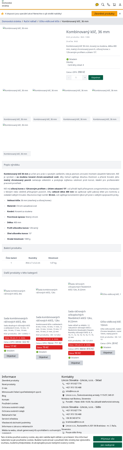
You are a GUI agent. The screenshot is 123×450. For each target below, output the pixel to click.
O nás (4, 388)
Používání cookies (10, 403)
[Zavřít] (120, 13)
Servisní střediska (10, 418)
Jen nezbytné (107, 445)
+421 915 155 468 (73, 387)
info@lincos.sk (72, 391)
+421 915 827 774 (73, 383)
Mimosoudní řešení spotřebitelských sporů (21, 392)
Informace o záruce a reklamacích (17, 426)
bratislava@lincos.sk (75, 422)
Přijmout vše (107, 438)
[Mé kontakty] (108, 4)
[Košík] (114, 4)
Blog (4, 395)
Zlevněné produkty (104, 13)
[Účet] (120, 4)
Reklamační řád (9, 415)
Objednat (95, 77)
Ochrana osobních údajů (13, 407)
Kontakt (5, 399)
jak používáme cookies (23, 440)
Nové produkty (8, 384)
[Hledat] (103, 4)
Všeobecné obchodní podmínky (16, 422)
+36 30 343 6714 (73, 418)
